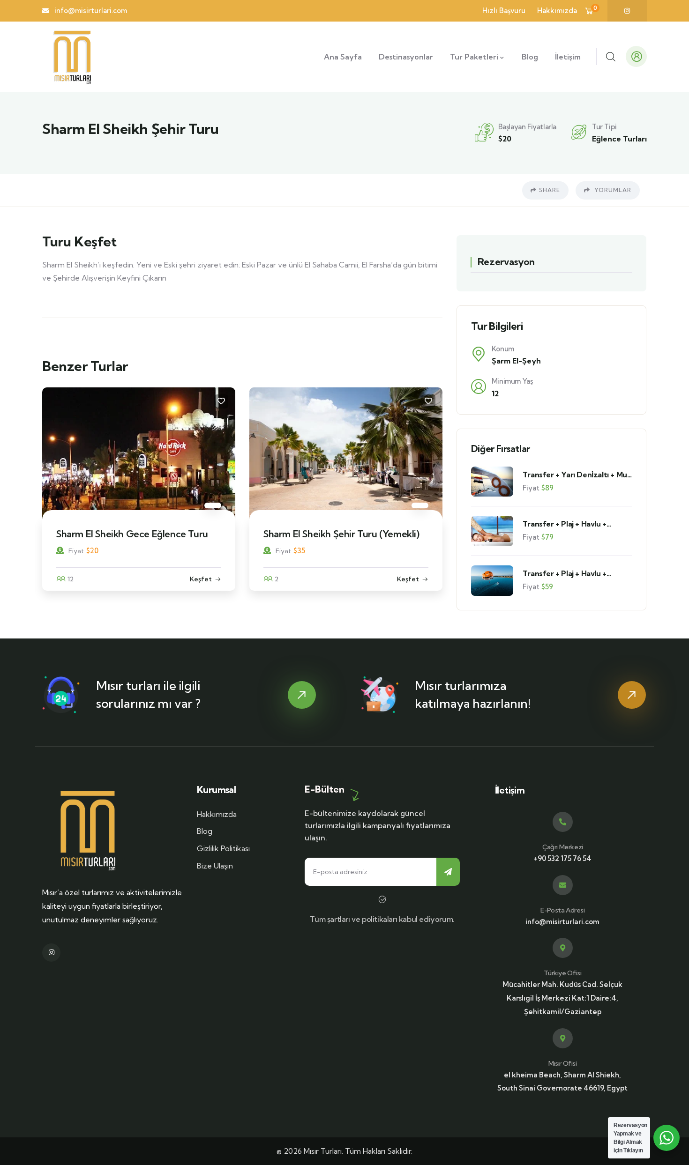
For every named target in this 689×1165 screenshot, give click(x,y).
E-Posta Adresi (562, 910)
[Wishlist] (235, 401)
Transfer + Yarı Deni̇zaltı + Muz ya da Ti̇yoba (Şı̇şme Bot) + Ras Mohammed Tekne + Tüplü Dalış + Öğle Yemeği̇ (577, 475)
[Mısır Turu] (88, 830)
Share (549, 189)
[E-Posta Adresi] (563, 885)
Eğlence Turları (619, 138)
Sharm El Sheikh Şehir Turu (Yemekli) (148, 534)
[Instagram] (627, 10)
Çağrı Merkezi (562, 847)
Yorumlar (611, 189)
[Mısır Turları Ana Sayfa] (72, 57)
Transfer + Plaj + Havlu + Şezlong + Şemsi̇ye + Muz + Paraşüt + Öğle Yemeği (570, 574)
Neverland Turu (310, 534)
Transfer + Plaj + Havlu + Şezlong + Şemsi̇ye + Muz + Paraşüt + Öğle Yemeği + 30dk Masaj (575, 524)
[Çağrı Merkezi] (563, 822)
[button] (436, 494)
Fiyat (90, 551)
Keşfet (215, 579)
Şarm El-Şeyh (516, 360)
